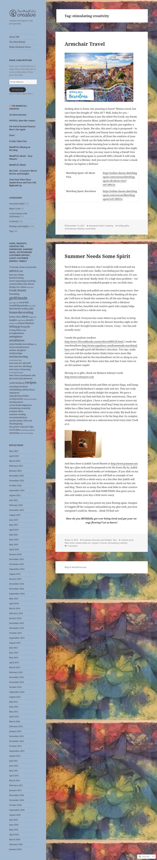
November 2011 (16, 741)
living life (25, 326)
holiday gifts (27, 308)
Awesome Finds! (16, 203)
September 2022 (17, 490)
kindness (29, 323)
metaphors (15, 336)
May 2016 (13, 544)
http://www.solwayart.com (79, 376)
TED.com (27, 420)
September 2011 (17, 751)
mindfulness (17, 340)
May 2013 (13, 657)
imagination (33, 317)
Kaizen (21, 323)
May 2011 (13, 770)
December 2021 (16, 510)
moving (23, 356)
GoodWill (13, 305)
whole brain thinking (26, 433)
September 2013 (17, 638)
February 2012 (16, 726)
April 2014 (14, 603)
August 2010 (15, 815)
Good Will (23, 302)
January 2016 (15, 554)
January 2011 (15, 790)
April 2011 (14, 775)
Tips (11, 231)
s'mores (103, 543)
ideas (25, 316)
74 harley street (17, 267)
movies (13, 356)
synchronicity (16, 420)
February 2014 (16, 613)
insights (13, 320)
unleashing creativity (28, 430)
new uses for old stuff (19, 363)
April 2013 (14, 662)
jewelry (30, 320)
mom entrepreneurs (19, 347)
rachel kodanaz (17, 382)
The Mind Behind (17, 42)
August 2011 (15, 756)
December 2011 (16, 736)
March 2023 (14, 461)
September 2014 (17, 593)
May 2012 (13, 711)
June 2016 (13, 539)
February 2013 (16, 672)
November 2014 (16, 588)
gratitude (23, 305)
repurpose (14, 392)
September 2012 (17, 692)
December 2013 (16, 623)
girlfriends (18, 298)
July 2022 (13, 500)
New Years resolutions (20, 375)
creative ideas (16, 283)
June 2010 (13, 824)
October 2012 (15, 687)
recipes (30, 382)
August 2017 (15, 515)
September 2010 (17, 810)
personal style (16, 378)
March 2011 (14, 780)
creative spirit (127, 540)
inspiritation (21, 320)
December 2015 (16, 559)
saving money (16, 398)
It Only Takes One (18, 141)
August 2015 (15, 574)
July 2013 (13, 647)
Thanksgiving (16, 423)
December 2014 (16, 583)
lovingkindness (16, 333)
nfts (34, 375)
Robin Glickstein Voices (20, 47)
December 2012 (16, 677)
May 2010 (13, 829)
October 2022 (15, 485)
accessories (30, 267)
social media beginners (20, 405)
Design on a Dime (17, 287)
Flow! (12, 135)
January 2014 (15, 618)
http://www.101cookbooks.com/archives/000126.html (94, 341)
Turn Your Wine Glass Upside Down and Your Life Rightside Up (22, 182)
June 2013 (13, 652)
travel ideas (15, 429)
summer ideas (16, 411)
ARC (21, 271)
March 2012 (14, 721)
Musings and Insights (19, 226)
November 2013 (16, 628)
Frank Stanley (17, 290)
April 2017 (14, 529)
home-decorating (21, 312)
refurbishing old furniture (22, 389)
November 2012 (16, 682)
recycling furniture (18, 386)
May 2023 (13, 451)
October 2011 (15, 746)
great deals (31, 306)
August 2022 (15, 495)
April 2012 (14, 716)
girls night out (13, 303)
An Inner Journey (17, 114)
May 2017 (13, 524)
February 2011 (16, 785)
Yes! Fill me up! (17, 90)
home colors (15, 316)
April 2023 (14, 456)
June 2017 (13, 520)
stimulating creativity (19, 408)
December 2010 (16, 795)
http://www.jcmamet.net (124, 463)
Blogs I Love (14, 208)
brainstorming (16, 277)
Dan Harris (28, 283)
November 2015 (16, 564)
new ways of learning (20, 369)
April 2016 (14, 549)
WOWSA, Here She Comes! (22, 120)
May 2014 (13, 598)
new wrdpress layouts (16, 372)
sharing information (30, 399)
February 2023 (16, 465)
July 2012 (13, 701)
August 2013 (15, 642)
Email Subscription (20, 60)
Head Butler (15, 308)
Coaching (31, 280)
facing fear (30, 287)
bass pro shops (16, 274)
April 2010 (14, 834)
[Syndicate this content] (10, 105)
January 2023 (15, 470)
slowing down (16, 402)
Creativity (14, 221)
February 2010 (16, 844)
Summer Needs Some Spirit (97, 256)
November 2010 (16, 800)
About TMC (14, 37)
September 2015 (17, 569)
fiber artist (69, 543)
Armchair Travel (85, 44)
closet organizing (17, 280)
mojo (34, 344)
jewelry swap (13, 323)
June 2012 (13, 706)
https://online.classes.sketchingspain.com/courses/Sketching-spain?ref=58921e (120, 195)
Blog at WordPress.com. (76, 567)
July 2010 (13, 819)
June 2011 (13, 765)
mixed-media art (83, 543)
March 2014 (14, 608)
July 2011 (13, 760)
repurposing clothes (19, 395)
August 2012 (15, 697)
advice (14, 271)
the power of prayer (19, 426)
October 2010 (15, 805)
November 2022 (16, 480)
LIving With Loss (17, 330)
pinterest (28, 378)
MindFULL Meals (17, 164)
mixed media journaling (21, 344)
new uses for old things (20, 366)
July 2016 (13, 534)
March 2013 (14, 667)
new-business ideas (15, 360)
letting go (14, 326)
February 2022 (16, 505)
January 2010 (15, 849)
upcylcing (14, 432)
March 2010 (14, 839)
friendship (14, 294)
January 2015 (15, 579)
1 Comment (72, 545)
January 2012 (15, 731)
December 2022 (16, 475)
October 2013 (15, 633)
